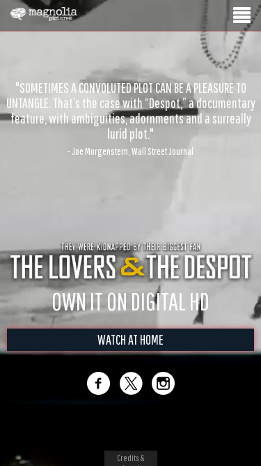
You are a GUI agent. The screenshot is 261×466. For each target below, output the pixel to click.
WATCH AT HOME (130, 339)
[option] (130, 95)
